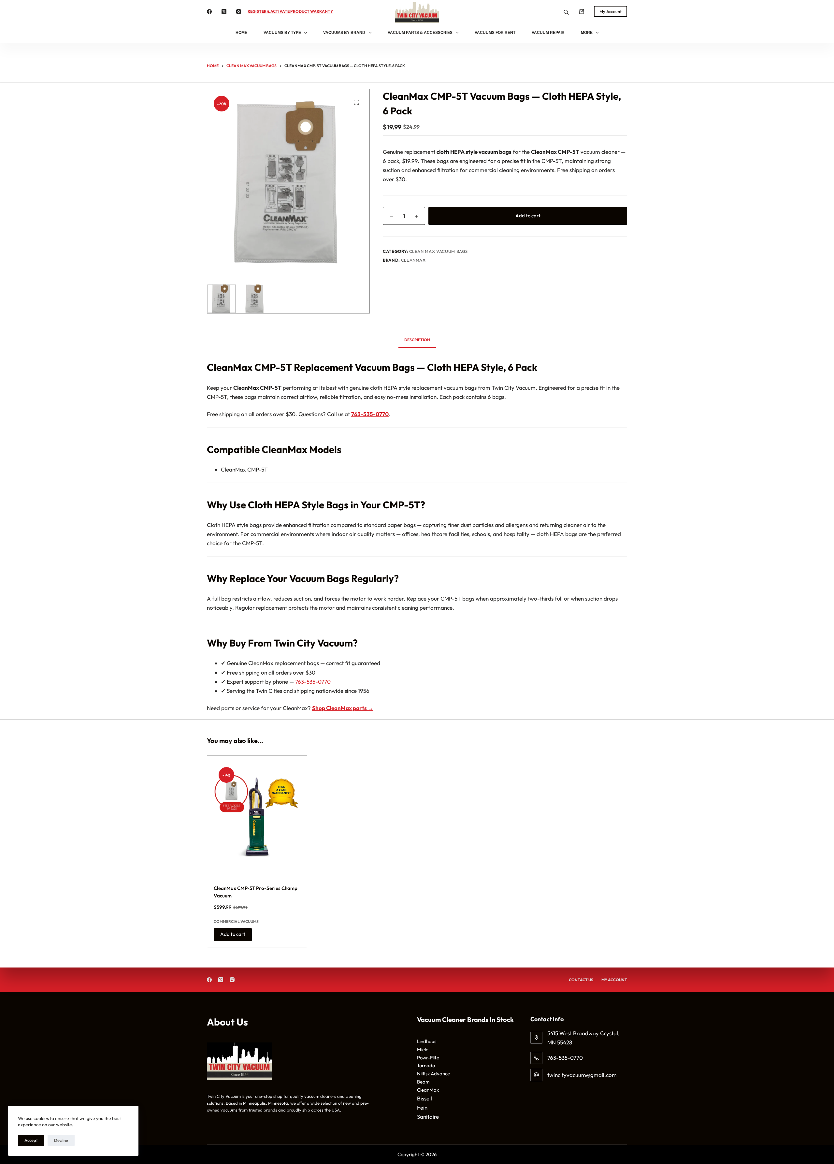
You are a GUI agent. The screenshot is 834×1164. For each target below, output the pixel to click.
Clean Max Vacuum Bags (438, 251)
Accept (31, 1140)
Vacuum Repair (548, 32)
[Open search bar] (566, 11)
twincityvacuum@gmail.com (582, 1074)
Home (241, 32)
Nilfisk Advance (433, 1073)
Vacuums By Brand (344, 32)
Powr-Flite (428, 1058)
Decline (61, 1140)
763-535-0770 (313, 681)
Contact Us (581, 979)
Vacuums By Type (282, 32)
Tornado (426, 1065)
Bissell (424, 1098)
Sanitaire (428, 1116)
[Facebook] (209, 11)
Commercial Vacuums (236, 921)
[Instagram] (238, 11)
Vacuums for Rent (495, 32)
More (587, 32)
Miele (422, 1049)
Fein (422, 1107)
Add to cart (527, 215)
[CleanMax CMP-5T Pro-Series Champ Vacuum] (257, 816)
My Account (610, 11)
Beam (423, 1082)
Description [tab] (417, 339)
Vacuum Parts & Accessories (420, 32)
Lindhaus (426, 1041)
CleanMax (413, 260)
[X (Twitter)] (224, 11)
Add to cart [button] (232, 934)
